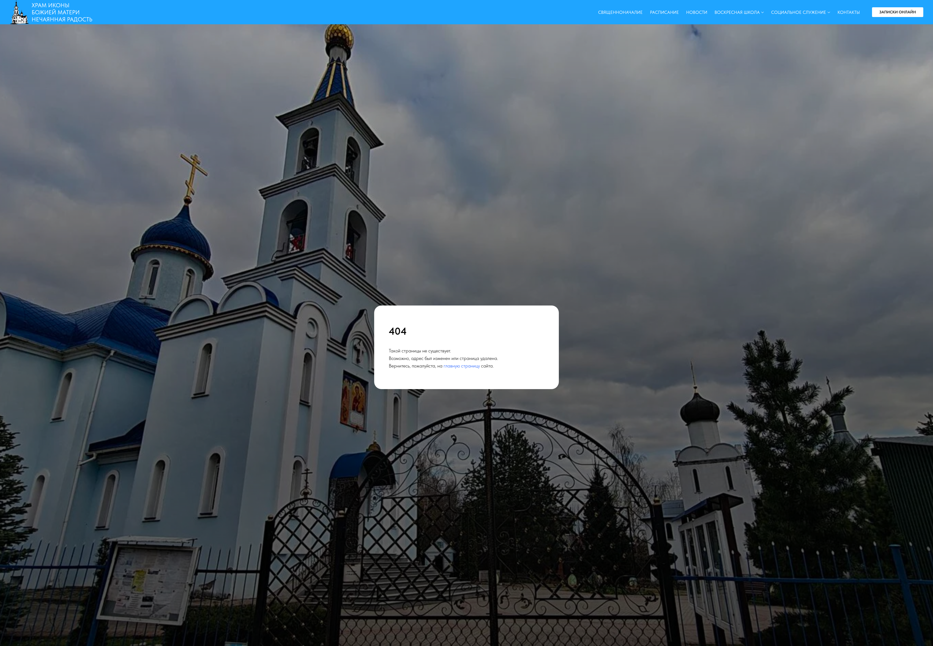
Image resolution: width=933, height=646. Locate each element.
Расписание (664, 12)
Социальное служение (798, 12)
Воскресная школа (737, 12)
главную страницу (462, 366)
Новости (696, 12)
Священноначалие (620, 12)
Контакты (849, 12)
